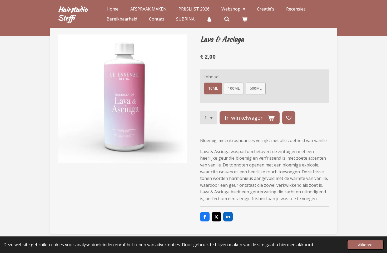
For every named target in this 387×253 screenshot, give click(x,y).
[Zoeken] (227, 19)
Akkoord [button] (365, 244)
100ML (234, 88)
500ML (256, 88)
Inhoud (211, 77)
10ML (213, 88)
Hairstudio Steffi (72, 13)
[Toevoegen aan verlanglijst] (288, 117)
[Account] (209, 19)
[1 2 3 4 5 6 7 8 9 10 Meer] (208, 117)
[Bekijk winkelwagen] (244, 19)
